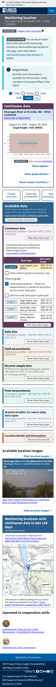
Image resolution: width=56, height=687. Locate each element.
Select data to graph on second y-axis (30, 273)
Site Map (7, 667)
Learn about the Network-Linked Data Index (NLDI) (27, 603)
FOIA (19, 684)
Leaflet (14, 595)
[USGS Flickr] (44, 672)
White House (35, 680)
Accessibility (37, 664)
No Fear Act (8, 684)
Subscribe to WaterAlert (17, 118)
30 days (30, 93)
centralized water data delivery (23, 54)
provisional (47, 161)
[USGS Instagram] (52, 672)
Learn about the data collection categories (27, 215)
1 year (43, 93)
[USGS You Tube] (48, 672)
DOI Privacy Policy (12, 664)
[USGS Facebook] (37, 672)
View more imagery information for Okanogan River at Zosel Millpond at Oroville (26, 501)
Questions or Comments (28, 657)
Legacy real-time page (29, 30)
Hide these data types (39, 237)
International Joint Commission (19, 647)
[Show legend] (50, 584)
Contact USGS (21, 667)
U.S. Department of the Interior (19, 676)
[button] (28, 567)
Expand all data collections (21, 219)
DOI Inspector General (14, 680)
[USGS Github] (41, 672)
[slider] (49, 158)
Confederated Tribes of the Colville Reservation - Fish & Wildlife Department (23, 630)
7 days (17, 93)
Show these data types (38, 341)
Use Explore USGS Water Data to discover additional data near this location (26, 539)
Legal (26, 664)
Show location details (39, 439)
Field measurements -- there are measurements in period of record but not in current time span (30, 287)
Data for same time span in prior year (29, 295)
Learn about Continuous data (21, 253)
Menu (51, 10)
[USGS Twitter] (34, 672)
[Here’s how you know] (28, 3)
